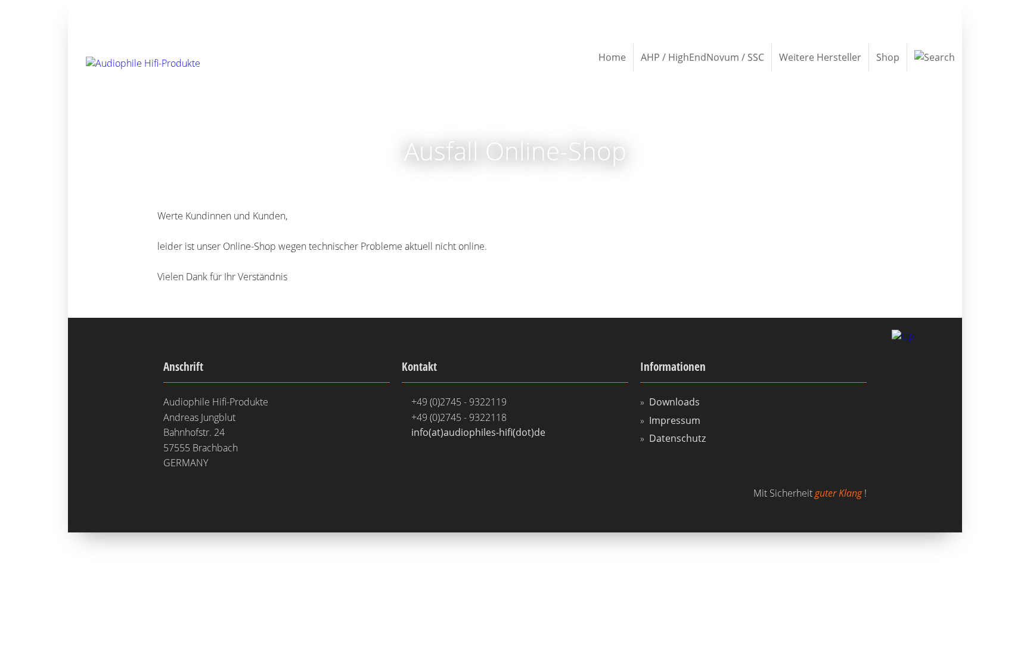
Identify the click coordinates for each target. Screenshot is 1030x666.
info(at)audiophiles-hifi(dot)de (478, 432)
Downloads (674, 401)
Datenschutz (677, 438)
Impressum (674, 420)
